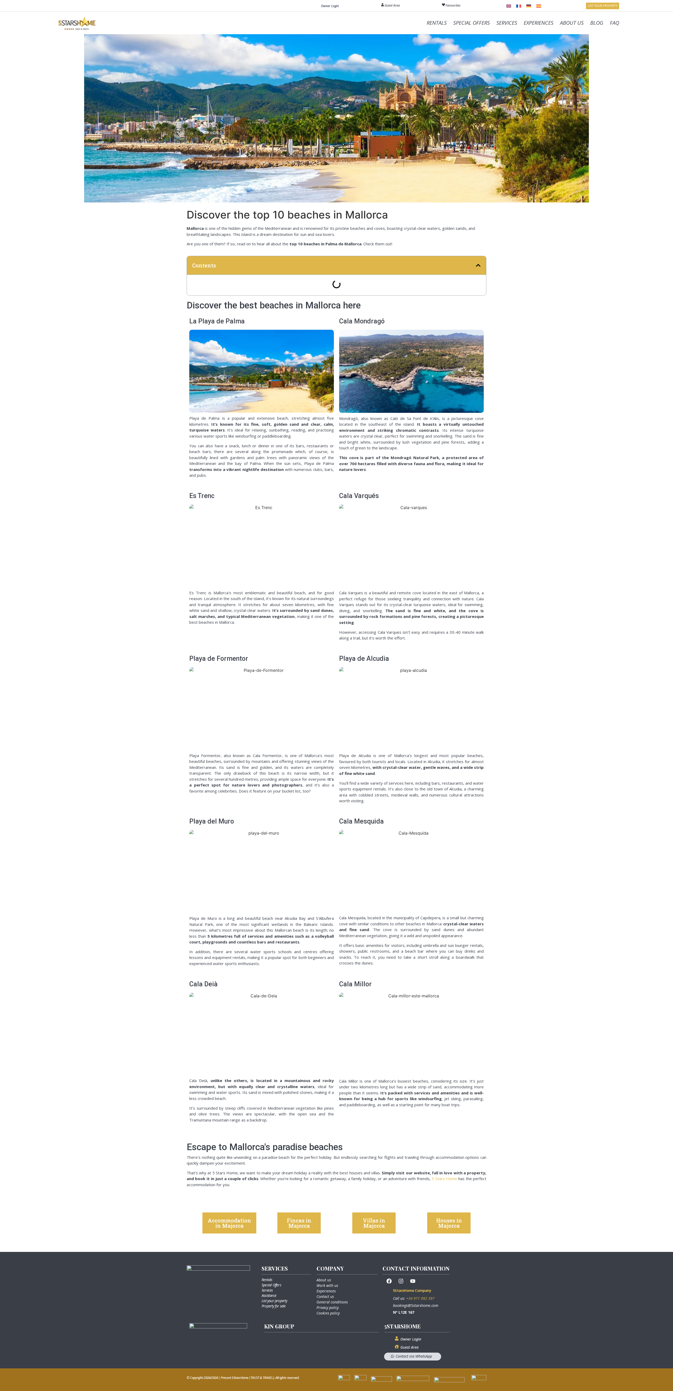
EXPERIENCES (538, 22)
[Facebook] (389, 1281)
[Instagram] (401, 1281)
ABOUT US (572, 22)
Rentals (267, 1279)
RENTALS (437, 22)
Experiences (326, 1290)
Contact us (325, 1296)
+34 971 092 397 (420, 1298)
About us (324, 1279)
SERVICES (506, 22)
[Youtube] (412, 1281)
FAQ (614, 22)
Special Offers (271, 1284)
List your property (274, 1300)
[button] (478, 265)
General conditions (332, 1301)
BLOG (596, 22)
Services (267, 1290)
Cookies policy (328, 1313)
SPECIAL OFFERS (471, 22)
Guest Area (392, 5)
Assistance (269, 1295)
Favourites (453, 5)
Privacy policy (328, 1307)
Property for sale (273, 1305)
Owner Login (330, 6)
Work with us (327, 1285)
